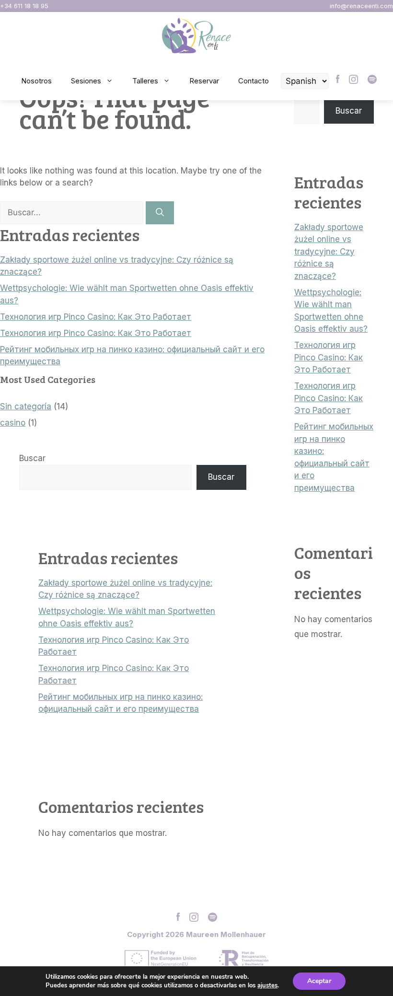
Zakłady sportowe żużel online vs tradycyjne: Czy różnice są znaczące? (328, 251)
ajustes (267, 985)
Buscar (32, 458)
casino (12, 423)
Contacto (253, 80)
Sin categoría (25, 406)
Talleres (145, 80)
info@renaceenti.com (361, 6)
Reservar (204, 80)
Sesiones (86, 80)
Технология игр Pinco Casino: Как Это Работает (95, 317)
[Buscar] (160, 212)
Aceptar (319, 980)
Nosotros (36, 80)
